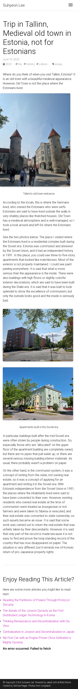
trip (20, 64)
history (30, 64)
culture (42, 64)
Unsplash (46, 685)
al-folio (61, 682)
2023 (8, 64)
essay (58, 64)
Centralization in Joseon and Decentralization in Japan (38, 632)
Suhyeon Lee (14, 5)
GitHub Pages (20, 685)
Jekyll (49, 682)
